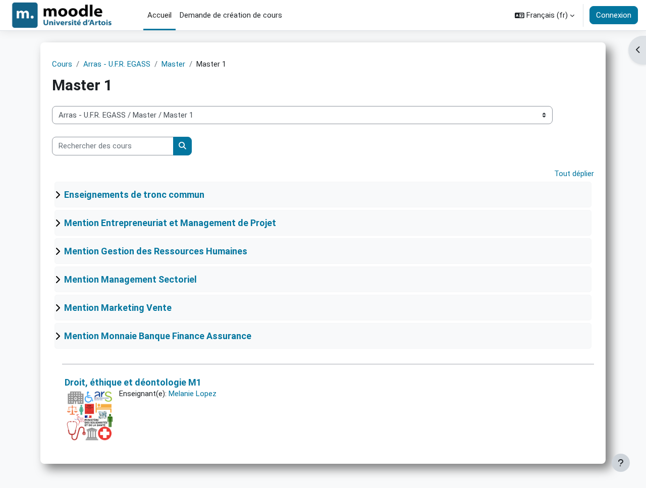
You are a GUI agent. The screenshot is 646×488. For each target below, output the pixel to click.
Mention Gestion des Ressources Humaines (155, 251)
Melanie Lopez (193, 393)
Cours (62, 64)
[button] (544, 15)
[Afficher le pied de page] (621, 463)
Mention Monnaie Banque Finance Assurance (157, 336)
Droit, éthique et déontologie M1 (133, 382)
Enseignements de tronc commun (134, 194)
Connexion (613, 15)
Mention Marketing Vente (118, 307)
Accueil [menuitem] (159, 15)
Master (173, 64)
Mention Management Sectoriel (130, 279)
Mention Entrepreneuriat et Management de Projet (170, 223)
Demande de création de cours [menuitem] (231, 15)
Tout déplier (574, 173)
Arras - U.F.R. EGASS (116, 64)
